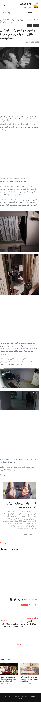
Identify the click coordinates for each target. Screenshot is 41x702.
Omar (19, 644)
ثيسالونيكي (4, 121)
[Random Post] (9, 13)
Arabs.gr (3, 543)
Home (36, 20)
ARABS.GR (26, 4)
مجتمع (30, 20)
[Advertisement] (20, 92)
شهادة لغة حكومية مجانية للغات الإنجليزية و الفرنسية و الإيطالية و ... (29, 679)
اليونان (36, 25)
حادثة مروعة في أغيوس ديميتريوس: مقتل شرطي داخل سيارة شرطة (8, 679)
